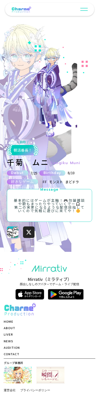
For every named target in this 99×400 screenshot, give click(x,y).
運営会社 (10, 390)
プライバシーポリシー (35, 390)
